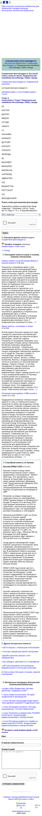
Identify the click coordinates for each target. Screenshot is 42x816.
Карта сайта (13, 799)
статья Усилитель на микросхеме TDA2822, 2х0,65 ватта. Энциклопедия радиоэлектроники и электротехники (21, 715)
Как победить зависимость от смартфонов (21, 662)
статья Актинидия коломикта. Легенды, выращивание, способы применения (19, 708)
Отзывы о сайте (27, 799)
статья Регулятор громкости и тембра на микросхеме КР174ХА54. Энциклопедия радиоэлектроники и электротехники (20, 723)
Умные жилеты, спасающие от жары (17, 326)
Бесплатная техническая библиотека (18, 11)
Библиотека (25, 797)
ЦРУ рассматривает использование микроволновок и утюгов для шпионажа (19, 667)
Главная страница (11, 797)
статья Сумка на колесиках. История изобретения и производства (18, 696)
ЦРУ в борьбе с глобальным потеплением (21, 648)
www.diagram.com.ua (21, 811)
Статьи (35, 797)
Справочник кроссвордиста (13, 82)
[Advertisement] (21, 35)
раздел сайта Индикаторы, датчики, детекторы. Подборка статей (17, 690)
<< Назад (6, 250)
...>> (34, 322)
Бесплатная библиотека (15, 63)
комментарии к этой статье (13, 246)
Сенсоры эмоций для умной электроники (20, 652)
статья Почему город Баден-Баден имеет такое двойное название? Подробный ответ (21, 702)
